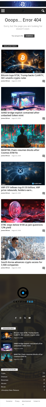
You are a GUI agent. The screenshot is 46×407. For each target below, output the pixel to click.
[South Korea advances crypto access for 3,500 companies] (23, 248)
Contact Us (36, 401)
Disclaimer (9, 401)
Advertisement (26, 401)
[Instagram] (21, 318)
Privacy (17, 401)
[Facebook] (16, 318)
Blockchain (4, 380)
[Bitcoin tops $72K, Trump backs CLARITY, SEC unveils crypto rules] (23, 61)
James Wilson (5, 81)
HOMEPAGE (29, 36)
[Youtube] (30, 318)
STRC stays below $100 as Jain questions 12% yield (22, 226)
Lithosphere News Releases (10, 390)
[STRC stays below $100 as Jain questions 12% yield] (23, 211)
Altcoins (3, 383)
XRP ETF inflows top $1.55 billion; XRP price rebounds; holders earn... (20, 189)
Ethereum (4, 377)
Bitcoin (3, 387)
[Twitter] (25, 318)
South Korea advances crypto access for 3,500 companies (21, 263)
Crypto (3, 72)
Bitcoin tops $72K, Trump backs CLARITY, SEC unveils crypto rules (22, 76)
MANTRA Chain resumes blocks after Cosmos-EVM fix (20, 151)
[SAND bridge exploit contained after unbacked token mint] (23, 98)
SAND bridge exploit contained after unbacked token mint (20, 114)
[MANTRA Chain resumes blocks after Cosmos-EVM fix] (23, 136)
